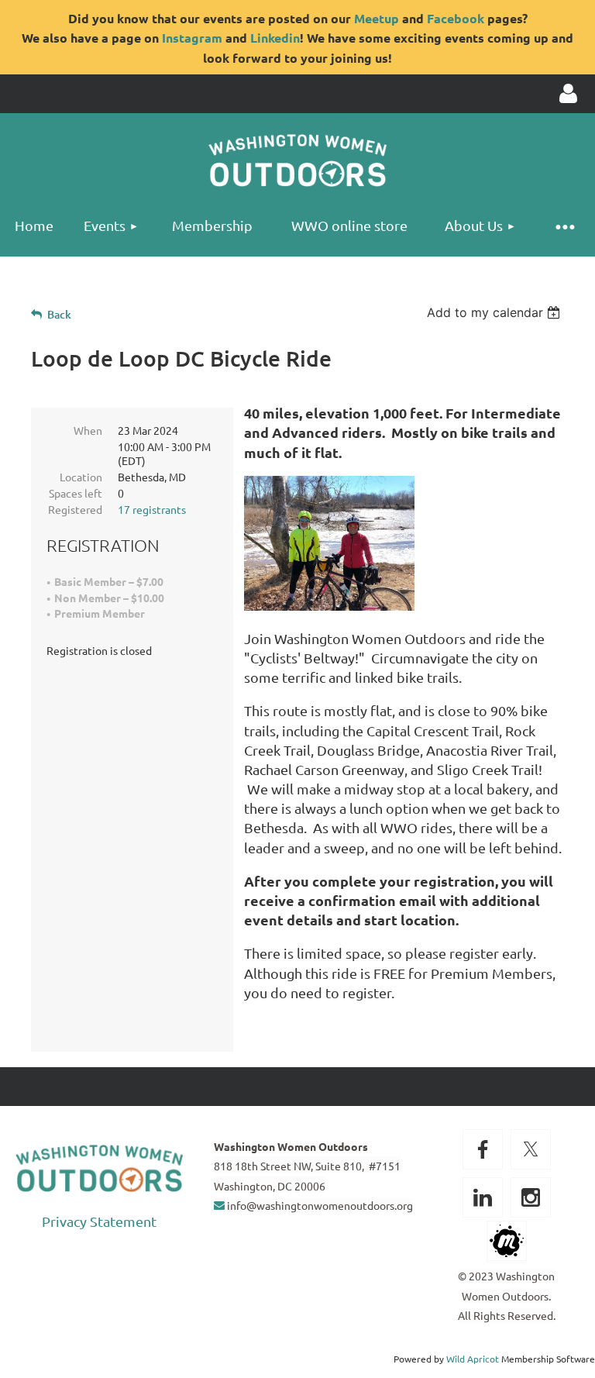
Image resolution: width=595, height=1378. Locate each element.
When (88, 430)
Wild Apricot (472, 1358)
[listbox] (495, 312)
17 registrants (152, 509)
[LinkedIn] (483, 1197)
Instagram (192, 37)
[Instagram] (531, 1197)
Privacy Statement (99, 1221)
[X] (531, 1149)
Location (81, 477)
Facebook (455, 18)
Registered (75, 509)
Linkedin (275, 37)
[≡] (564, 226)
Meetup (376, 18)
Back (59, 314)
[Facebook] (483, 1149)
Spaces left (75, 493)
